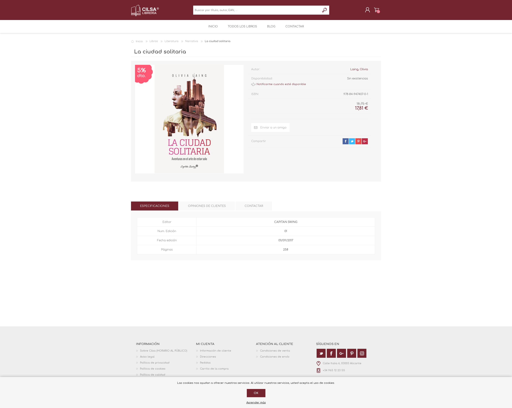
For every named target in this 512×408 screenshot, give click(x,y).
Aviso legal (147, 356)
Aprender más (256, 402)
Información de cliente (215, 350)
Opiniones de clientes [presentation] (207, 206)
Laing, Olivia (359, 69)
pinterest (358, 141)
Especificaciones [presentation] (154, 206)
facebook (346, 141)
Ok (256, 393)
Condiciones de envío (274, 356)
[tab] (154, 206)
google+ (365, 141)
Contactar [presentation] (254, 206)
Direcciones (208, 356)
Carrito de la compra (376, 9)
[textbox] (256, 10)
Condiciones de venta (275, 350)
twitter (352, 141)
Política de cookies (152, 368)
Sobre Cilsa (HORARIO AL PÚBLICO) (163, 350)
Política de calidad (152, 374)
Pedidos (205, 362)
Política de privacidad (154, 362)
